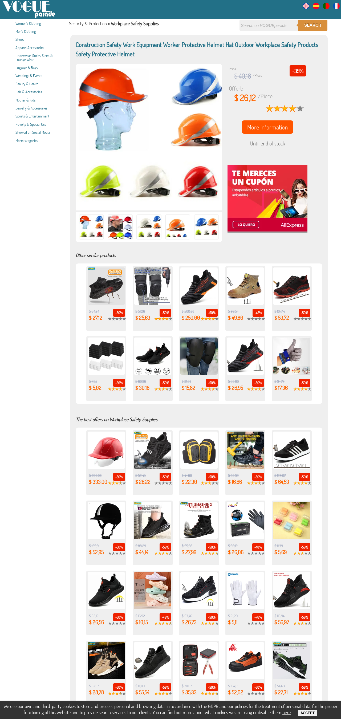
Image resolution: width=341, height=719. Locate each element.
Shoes (19, 39)
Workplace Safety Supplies (135, 23)
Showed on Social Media (32, 132)
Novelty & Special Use (30, 124)
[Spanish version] (316, 7)
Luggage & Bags (26, 67)
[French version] (336, 7)
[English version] (306, 7)
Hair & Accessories (28, 91)
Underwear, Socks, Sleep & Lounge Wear (34, 57)
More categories (26, 140)
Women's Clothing (28, 23)
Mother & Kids (25, 100)
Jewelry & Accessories (31, 108)
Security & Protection (88, 23)
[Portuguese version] (326, 7)
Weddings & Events (28, 75)
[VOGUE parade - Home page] (29, 17)
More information (267, 127)
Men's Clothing (25, 31)
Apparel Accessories (29, 47)
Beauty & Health (26, 83)
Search (312, 25)
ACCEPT (308, 713)
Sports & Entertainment (32, 116)
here (286, 712)
